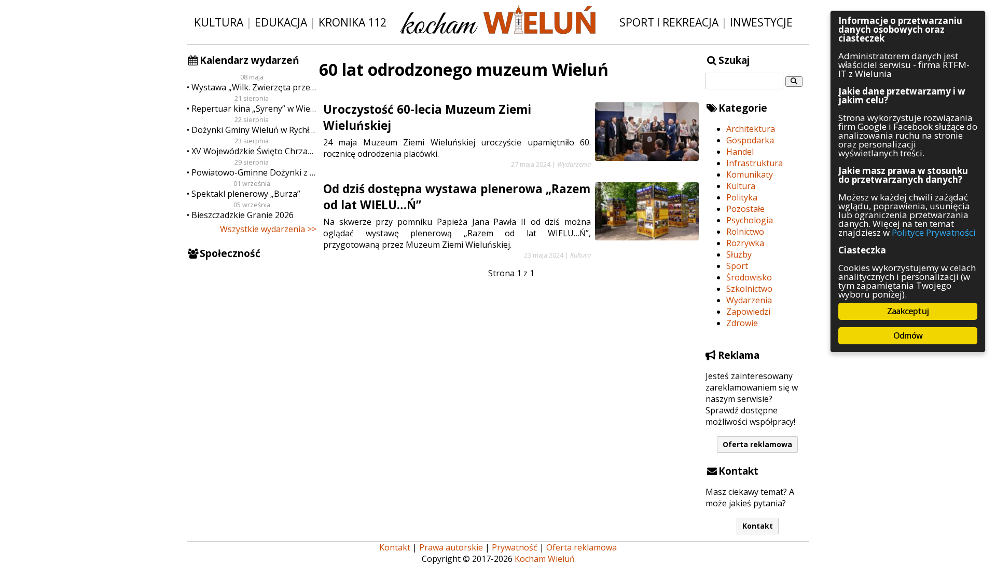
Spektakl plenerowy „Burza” (245, 193)
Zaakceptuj (908, 311)
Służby (739, 254)
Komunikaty (749, 174)
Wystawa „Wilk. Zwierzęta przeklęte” (253, 87)
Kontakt (757, 526)
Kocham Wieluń (545, 558)
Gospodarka (750, 140)
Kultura (218, 22)
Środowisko (749, 277)
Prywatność (514, 547)
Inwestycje (761, 22)
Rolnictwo (745, 231)
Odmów (907, 335)
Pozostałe (745, 208)
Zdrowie (742, 323)
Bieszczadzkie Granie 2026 (242, 215)
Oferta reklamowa (757, 444)
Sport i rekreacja (668, 22)
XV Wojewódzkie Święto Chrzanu (253, 151)
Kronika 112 (352, 22)
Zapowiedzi (748, 311)
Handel (740, 151)
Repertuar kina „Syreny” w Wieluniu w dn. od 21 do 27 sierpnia (253, 108)
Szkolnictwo (749, 288)
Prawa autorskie (451, 547)
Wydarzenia (749, 300)
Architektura (750, 128)
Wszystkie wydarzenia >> (268, 229)
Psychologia (749, 220)
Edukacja (281, 22)
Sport (737, 266)
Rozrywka (745, 243)
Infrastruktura (754, 163)
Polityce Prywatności (934, 232)
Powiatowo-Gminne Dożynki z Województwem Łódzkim (253, 172)
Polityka (741, 197)
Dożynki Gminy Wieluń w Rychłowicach (253, 130)
